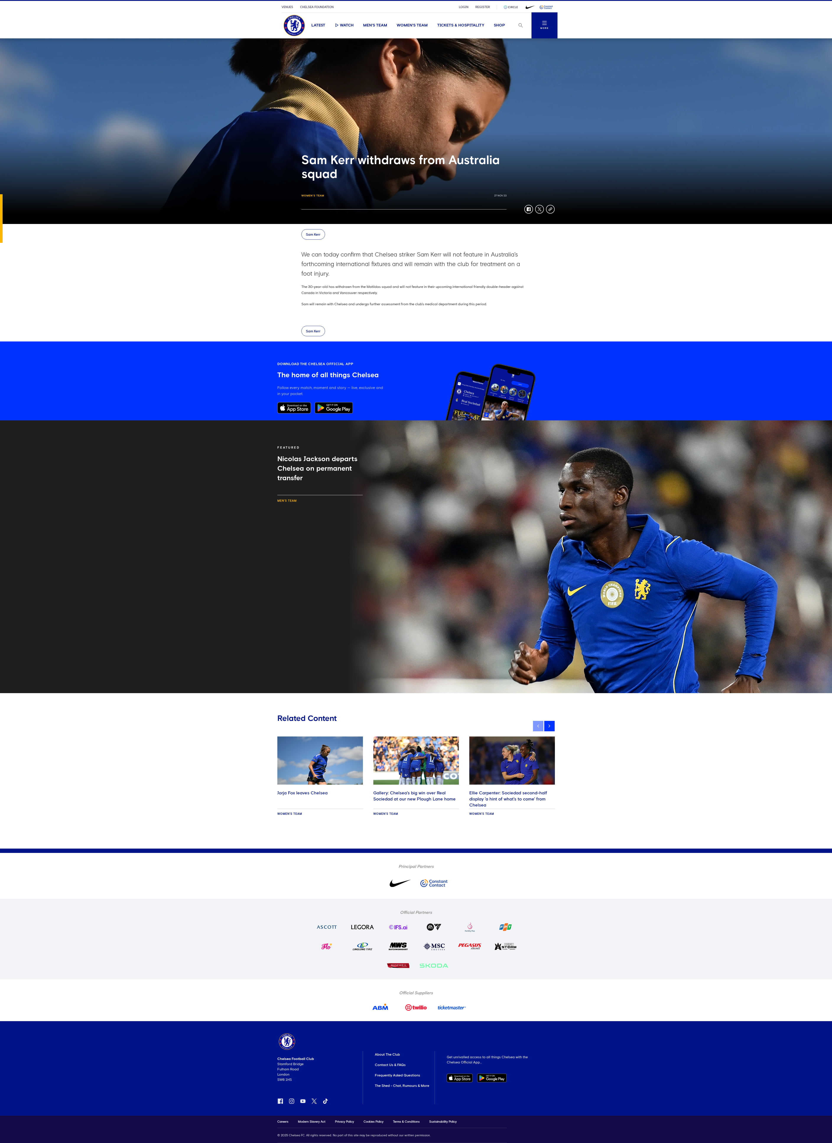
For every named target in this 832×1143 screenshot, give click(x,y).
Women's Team (412, 25)
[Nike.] (529, 7)
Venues (287, 7)
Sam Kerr (313, 234)
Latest (318, 25)
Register (482, 7)
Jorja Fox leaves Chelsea (302, 793)
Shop (499, 25)
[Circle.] (512, 7)
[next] (549, 726)
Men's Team (375, 25)
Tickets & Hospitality (460, 25)
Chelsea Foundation (317, 7)
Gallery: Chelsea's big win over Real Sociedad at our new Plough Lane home (414, 796)
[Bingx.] (546, 7)
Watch (347, 25)
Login (463, 7)
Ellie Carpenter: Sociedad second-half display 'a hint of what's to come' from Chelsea (508, 799)
